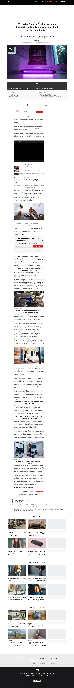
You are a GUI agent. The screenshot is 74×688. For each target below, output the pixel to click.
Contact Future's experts (35, 673)
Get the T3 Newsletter (28, 6)
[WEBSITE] (21, 502)
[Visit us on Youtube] (47, 1)
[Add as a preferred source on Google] (37, 681)
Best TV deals (53, 661)
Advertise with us (41, 675)
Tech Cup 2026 (56, 6)
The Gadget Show (48, 6)
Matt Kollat (32, 105)
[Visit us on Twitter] (44, 1)
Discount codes (53, 663)
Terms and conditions (50, 673)
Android (36, 430)
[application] (29, 151)
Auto (45, 4)
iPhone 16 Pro (31, 658)
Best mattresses (43, 663)
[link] (18, 112)
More (48, 4)
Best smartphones (43, 661)
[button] (29, 111)
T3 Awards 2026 (38, 6)
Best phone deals (54, 658)
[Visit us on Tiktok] (52, 1)
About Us (43, 673)
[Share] (35, 40)
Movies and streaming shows (34, 661)
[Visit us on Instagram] (49, 1)
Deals (21, 6)
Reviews (46, 105)
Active (31, 4)
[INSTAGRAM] (18, 502)
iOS (31, 430)
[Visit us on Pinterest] (45, 1)
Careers (47, 675)
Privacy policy (28, 675)
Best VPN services (32, 663)
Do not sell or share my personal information (37, 677)
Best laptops (42, 658)
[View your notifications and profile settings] (60, 1)
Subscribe (63, 1)
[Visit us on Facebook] (42, 1)
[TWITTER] (16, 502)
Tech (27, 4)
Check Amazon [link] (39, 491)
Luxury (41, 4)
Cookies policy (34, 675)
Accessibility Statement (24, 673)
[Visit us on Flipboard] (51, 1)
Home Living (36, 4)
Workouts (38, 22)
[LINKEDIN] (19, 502)
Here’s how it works (49, 42)
